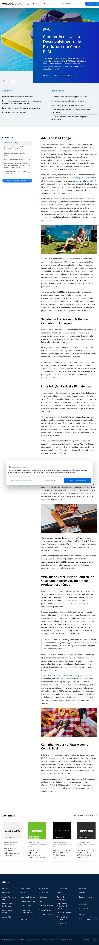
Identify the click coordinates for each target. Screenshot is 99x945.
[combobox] (90, 919)
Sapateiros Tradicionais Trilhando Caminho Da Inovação (15, 148)
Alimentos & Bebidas (28, 897)
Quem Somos (44, 892)
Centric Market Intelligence (8, 905)
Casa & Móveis (26, 906)
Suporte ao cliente (86, 897)
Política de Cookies (64, 913)
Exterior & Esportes (28, 901)
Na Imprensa (43, 897)
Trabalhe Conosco (45, 914)
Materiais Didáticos (46, 906)
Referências (46, 4)
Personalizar (48, 480)
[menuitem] (9, 892)
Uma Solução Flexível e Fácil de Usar (14, 154)
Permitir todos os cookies (78, 480)
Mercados (36, 4)
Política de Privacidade (61, 898)
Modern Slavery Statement (63, 918)
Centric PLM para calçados (80, 178)
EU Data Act (61, 924)
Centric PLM (6, 892)
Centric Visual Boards (7, 911)
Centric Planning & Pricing (9, 898)
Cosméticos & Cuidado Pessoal (26, 911)
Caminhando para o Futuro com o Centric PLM (15, 173)
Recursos (54, 4)
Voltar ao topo (86, 940)
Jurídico (60, 892)
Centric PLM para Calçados (61, 675)
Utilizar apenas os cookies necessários (21, 480)
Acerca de (78, 4)
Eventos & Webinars (66, 4)
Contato (82, 892)
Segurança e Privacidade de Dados (62, 906)
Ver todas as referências (83, 815)
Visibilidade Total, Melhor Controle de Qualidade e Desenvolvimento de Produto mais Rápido (16, 165)
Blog (40, 901)
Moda (23, 892)
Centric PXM (6, 917)
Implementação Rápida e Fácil (14, 159)
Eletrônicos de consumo (26, 918)
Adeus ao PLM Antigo (11, 143)
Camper (54, 181)
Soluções (27, 4)
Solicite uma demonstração (17, 181)
